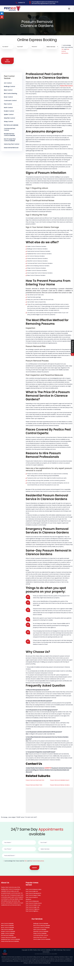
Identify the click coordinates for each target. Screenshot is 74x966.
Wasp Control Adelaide (39, 933)
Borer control (8, 97)
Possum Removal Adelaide (8, 937)
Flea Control (8, 104)
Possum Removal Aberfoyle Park (35, 780)
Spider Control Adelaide (8, 933)
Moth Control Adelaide (39, 929)
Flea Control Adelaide (7, 929)
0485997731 (21, 2)
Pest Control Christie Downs (34, 903)
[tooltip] (2, 13)
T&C (62, 49)
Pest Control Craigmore (32, 909)
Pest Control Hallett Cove (33, 905)
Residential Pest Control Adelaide (9, 134)
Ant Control (8, 83)
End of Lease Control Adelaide (41, 939)
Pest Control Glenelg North (33, 893)
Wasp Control (8, 121)
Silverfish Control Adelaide (40, 931)
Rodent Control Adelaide (8, 931)
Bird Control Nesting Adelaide (41, 925)
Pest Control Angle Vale (32, 907)
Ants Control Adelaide (7, 923)
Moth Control (8, 107)
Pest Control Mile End (32, 891)
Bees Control (8, 90)
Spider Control (8, 114)
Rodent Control (9, 111)
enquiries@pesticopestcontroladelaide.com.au (45, 2)
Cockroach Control (10, 100)
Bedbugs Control (9, 86)
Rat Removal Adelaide (11, 125)
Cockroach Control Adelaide (41, 927)
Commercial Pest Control (9, 129)
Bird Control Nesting (10, 93)
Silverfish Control (9, 118)
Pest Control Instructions (65, 51)
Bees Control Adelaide (7, 925)
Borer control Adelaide (7, 927)
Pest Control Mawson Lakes (33, 889)
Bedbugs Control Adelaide (40, 923)
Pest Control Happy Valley (33, 895)
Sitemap (59, 950)
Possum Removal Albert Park (34, 785)
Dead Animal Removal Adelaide (10, 941)
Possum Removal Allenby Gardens (60, 785)
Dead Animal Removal (11, 148)
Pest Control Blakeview (32, 901)
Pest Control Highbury (32, 911)
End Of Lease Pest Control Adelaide (10, 139)
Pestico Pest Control (66, 86)
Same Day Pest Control (11, 144)
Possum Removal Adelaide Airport (59, 780)
